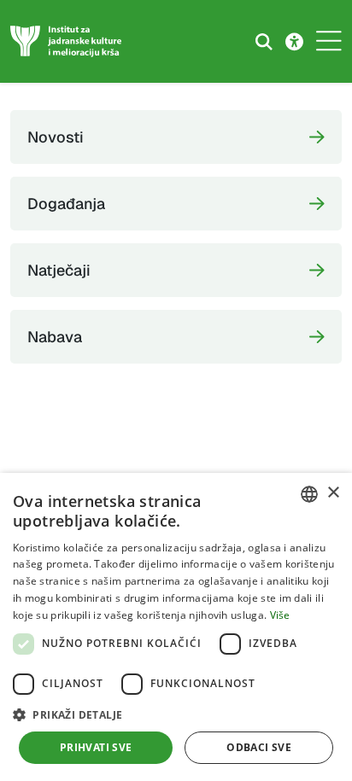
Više (280, 615)
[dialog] (176, 627)
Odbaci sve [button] (258, 747)
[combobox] (309, 494)
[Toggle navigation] (329, 42)
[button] (176, 714)
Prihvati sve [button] (96, 747)
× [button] (332, 493)
